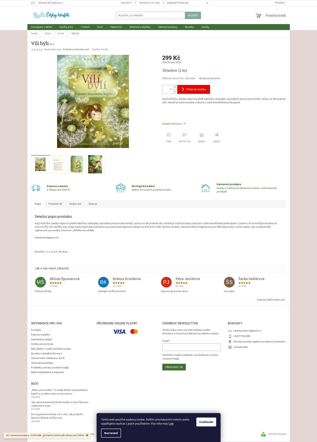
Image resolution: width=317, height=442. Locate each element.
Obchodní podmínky (42, 363)
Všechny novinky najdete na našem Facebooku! (259, 342)
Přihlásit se (174, 367)
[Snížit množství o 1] (175, 91)
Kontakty (126, 3)
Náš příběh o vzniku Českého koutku (51, 349)
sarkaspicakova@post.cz (247, 331)
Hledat (193, 15)
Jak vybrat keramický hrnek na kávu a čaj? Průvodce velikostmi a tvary (59, 404)
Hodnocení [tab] (75, 204)
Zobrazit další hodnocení (270, 300)
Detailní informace (172, 124)
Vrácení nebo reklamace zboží (47, 358)
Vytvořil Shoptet (277, 434)
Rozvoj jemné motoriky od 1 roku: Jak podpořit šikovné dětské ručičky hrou (57, 416)
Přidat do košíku (196, 89)
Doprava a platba (149, 3)
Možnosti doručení (209, 78)
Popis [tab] (38, 204)
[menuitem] (41, 27)
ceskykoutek (240, 347)
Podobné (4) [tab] (55, 204)
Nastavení (111, 433)
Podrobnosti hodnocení (76, 49)
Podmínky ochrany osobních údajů (50, 368)
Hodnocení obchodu (42, 344)
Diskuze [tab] (93, 204)
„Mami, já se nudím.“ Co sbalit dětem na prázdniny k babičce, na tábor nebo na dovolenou (59, 391)
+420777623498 (241, 336)
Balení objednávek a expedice (47, 372)
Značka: (100, 49)
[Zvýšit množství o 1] (175, 87)
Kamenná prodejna (178, 3)
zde (171, 424)
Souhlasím (206, 422)
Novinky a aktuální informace (47, 353)
